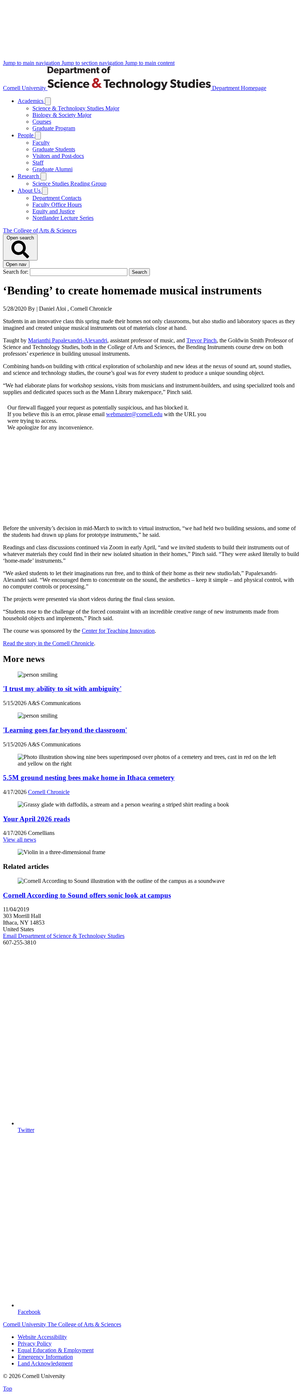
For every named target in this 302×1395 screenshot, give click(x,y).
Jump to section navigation (93, 63)
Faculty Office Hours (57, 204)
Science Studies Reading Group (69, 183)
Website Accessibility (42, 1337)
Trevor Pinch (201, 340)
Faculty (41, 142)
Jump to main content (150, 63)
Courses (41, 121)
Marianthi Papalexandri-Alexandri (67, 340)
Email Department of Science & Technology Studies (63, 936)
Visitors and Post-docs (58, 156)
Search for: (16, 272)
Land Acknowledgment (45, 1363)
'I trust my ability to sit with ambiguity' (62, 689)
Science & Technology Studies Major (75, 108)
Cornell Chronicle (49, 792)
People (26, 135)
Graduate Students (53, 149)
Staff (37, 162)
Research (29, 176)
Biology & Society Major (61, 115)
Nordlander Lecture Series (63, 218)
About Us (30, 190)
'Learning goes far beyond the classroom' (65, 730)
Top (7, 1388)
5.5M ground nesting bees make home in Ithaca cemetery (89, 777)
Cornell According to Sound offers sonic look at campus (87, 895)
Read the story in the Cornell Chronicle (48, 643)
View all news (19, 839)
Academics (31, 101)
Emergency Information (45, 1357)
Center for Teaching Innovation (118, 631)
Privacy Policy (35, 1343)
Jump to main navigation (32, 63)
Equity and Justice (53, 211)
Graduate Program (53, 128)
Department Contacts (56, 198)
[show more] (48, 101)
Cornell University (25, 88)
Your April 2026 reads (36, 819)
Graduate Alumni (52, 169)
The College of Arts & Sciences (40, 230)
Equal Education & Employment (56, 1350)
